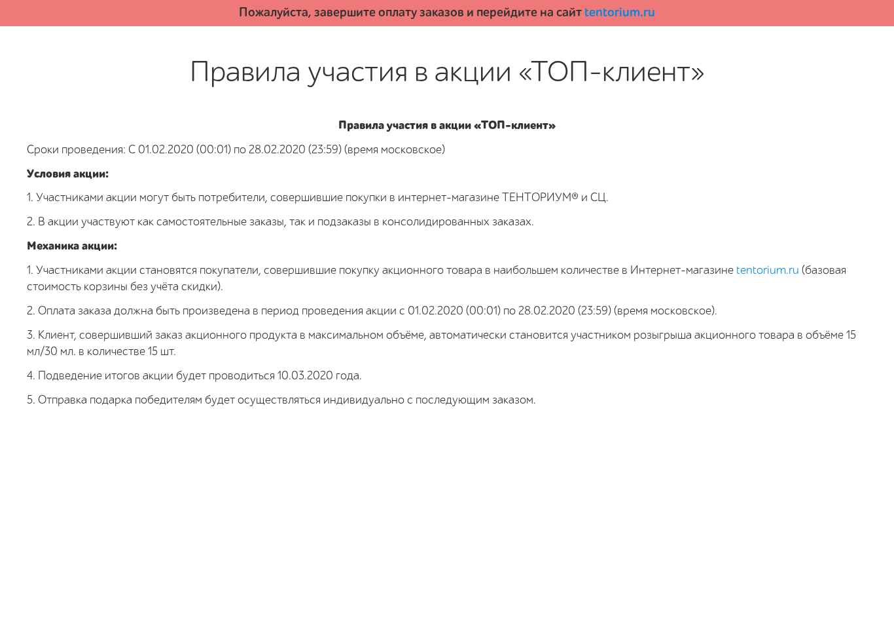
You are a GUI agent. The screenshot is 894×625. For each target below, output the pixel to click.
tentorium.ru (619, 12)
